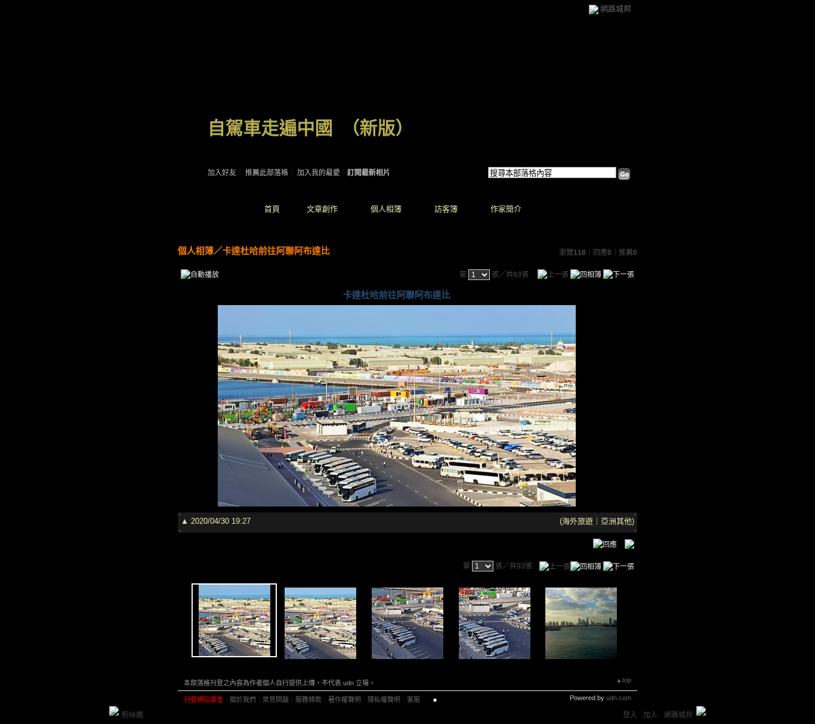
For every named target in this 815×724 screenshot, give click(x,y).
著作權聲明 (344, 699)
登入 (630, 715)
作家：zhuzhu (228, 143)
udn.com (618, 697)
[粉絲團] (114, 711)
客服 (413, 699)
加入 (650, 715)
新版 (378, 128)
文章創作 (322, 208)
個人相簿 (386, 208)
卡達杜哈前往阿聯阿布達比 (276, 251)
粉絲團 (132, 715)
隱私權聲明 (384, 699)
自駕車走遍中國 (270, 128)
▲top (623, 679)
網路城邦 (615, 8)
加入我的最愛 (318, 173)
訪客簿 (446, 208)
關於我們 (243, 699)
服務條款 (308, 699)
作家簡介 (505, 208)
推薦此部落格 (266, 173)
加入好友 (222, 173)
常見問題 (276, 699)
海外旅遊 (577, 521)
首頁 (272, 208)
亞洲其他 (616, 521)
